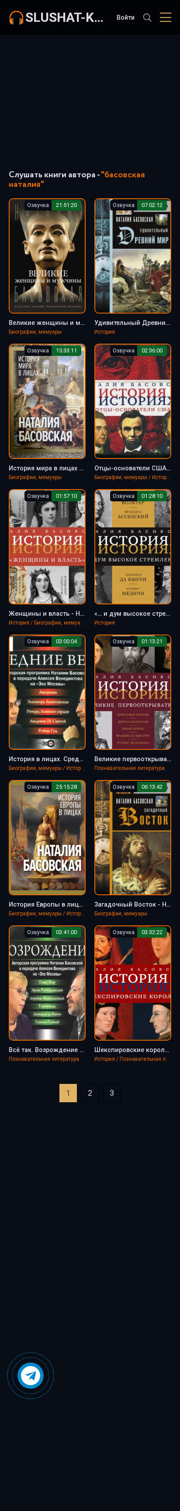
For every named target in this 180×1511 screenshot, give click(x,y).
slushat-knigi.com (66, 17)
